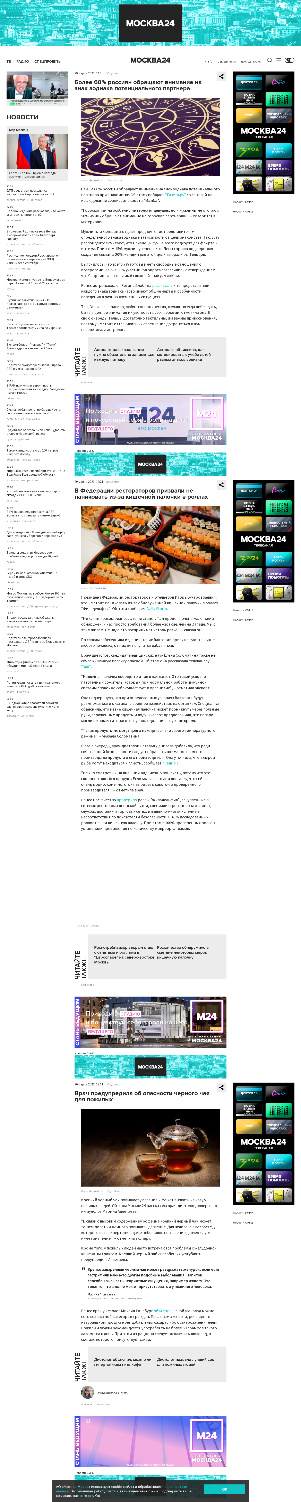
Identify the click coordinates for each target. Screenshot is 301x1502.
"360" (86, 667)
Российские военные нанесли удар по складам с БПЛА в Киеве (34, 493)
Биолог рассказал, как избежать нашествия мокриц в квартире (30, 619)
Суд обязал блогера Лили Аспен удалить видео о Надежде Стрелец (36, 432)
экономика (33, 419)
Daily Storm (157, 609)
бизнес (19, 419)
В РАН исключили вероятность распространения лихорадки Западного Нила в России (36, 389)
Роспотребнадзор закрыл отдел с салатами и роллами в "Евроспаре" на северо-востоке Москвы (124, 955)
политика (23, 313)
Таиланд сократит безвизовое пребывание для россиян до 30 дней (33, 554)
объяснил (163, 1311)
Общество (112, 74)
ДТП (30, 200)
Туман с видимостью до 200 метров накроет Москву (33, 452)
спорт (10, 354)
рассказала (162, 285)
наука (10, 289)
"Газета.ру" (175, 195)
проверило (127, 800)
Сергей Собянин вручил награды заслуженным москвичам (32, 175)
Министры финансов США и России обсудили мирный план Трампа (32, 664)
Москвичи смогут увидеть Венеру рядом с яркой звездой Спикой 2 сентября (36, 281)
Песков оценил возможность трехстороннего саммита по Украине (34, 326)
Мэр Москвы (18, 130)
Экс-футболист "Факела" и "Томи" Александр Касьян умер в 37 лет (32, 346)
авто (25, 374)
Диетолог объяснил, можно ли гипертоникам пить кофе (122, 1362)
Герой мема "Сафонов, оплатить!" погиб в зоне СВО (32, 575)
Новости (22, 117)
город (39, 200)
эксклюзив (28, 627)
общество (13, 398)
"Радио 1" (171, 763)
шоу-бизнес (14, 220)
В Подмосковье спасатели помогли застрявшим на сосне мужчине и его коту (33, 707)
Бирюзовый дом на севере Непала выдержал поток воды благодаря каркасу (32, 235)
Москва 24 (150, 60)
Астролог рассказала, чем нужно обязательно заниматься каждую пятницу (124, 354)
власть (11, 313)
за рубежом (34, 244)
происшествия (16, 200)
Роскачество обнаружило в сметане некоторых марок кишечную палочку (183, 952)
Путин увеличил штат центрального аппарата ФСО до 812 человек (33, 684)
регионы (32, 480)
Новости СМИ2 (84, 451)
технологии (37, 374)
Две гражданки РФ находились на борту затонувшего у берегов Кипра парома (36, 534)
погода (26, 459)
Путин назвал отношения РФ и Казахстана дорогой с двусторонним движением (34, 304)
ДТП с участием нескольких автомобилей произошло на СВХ (30, 192)
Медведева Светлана (113, 1393)
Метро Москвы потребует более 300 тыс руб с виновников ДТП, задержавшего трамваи (36, 597)
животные (13, 716)
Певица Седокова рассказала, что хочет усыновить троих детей (36, 213)
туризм (11, 562)
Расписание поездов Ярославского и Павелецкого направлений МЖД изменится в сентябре (33, 259)
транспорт (13, 268)
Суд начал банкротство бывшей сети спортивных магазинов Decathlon (34, 411)
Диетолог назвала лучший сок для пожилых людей (185, 1362)
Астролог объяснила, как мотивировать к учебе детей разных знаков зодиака (184, 354)
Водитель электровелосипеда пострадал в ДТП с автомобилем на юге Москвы (36, 642)
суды (10, 419)
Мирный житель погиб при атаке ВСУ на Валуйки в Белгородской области (36, 473)
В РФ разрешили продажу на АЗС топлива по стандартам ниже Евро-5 (34, 514)
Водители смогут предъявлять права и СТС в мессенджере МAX (35, 367)
